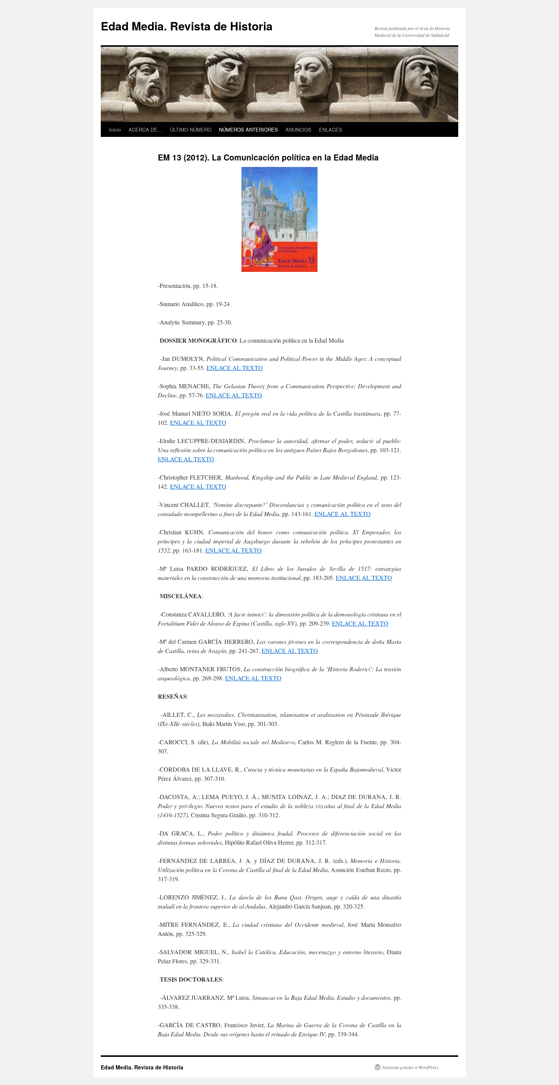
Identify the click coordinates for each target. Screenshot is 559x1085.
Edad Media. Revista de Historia (187, 25)
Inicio (115, 129)
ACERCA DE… (145, 129)
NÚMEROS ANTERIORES (248, 129)
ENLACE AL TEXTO (234, 368)
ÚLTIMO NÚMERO (190, 129)
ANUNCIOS (298, 129)
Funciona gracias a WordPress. (411, 1067)
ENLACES (330, 129)
